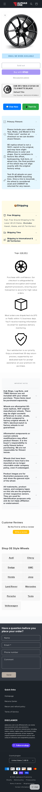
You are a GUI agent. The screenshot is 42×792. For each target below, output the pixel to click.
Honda (11, 577)
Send (9, 675)
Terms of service (15, 783)
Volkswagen (11, 605)
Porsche (11, 596)
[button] (4, 4)
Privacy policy (31, 780)
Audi (11, 558)
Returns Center (11, 701)
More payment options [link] (21, 77)
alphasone (19, 777)
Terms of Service (12, 712)
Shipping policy (29, 783)
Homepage (9, 696)
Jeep (30, 577)
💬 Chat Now (12, 107)
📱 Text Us (30, 107)
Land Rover (11, 586)
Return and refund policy (15, 706)
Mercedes (30, 586)
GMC (30, 567)
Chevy (30, 558)
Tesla (30, 596)
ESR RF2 (24, 253)
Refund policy (19, 780)
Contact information (22, 787)
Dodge (11, 567)
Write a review (21, 532)
